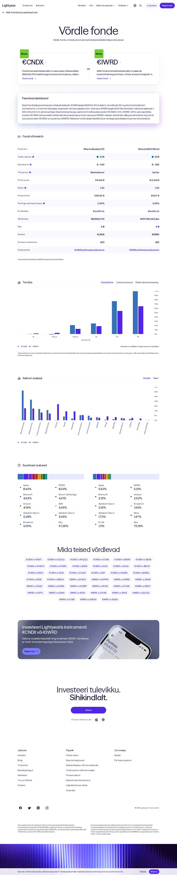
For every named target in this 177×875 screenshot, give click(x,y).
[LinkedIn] (38, 808)
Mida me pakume (104, 5)
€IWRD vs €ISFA (119, 593)
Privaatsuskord (73, 775)
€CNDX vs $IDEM (122, 559)
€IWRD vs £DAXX (57, 593)
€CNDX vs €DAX (56, 573)
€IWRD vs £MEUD (88, 599)
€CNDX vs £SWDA (119, 573)
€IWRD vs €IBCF (142, 586)
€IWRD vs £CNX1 (67, 599)
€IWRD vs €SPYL (35, 593)
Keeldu (143, 871)
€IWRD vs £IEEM (142, 579)
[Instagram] (47, 808)
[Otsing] (140, 5)
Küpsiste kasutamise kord (78, 780)
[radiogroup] (129, 282)
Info (91, 5)
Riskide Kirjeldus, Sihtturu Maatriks (82, 765)
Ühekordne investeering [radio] (146, 282)
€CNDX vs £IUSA (121, 566)
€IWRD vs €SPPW (100, 579)
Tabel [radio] (155, 378)
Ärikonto (40, 5)
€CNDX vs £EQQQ (56, 559)
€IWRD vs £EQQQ (140, 593)
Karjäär (117, 755)
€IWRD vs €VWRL (56, 586)
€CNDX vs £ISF (98, 573)
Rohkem (122, 5)
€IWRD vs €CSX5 (122, 586)
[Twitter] (29, 808)
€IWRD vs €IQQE (34, 586)
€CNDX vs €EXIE (34, 579)
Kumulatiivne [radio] (107, 282)
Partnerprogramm (123, 760)
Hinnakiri (82, 5)
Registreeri (167, 5)
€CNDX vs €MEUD (55, 579)
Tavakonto (27, 5)
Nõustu (154, 871)
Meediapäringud (25, 770)
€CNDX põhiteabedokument (89, 250)
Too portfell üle (25, 780)
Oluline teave (72, 755)
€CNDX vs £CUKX (77, 573)
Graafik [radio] (146, 378)
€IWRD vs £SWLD (78, 579)
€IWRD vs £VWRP (78, 586)
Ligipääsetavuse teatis (77, 785)
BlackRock (98, 211)
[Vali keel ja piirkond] (135, 5)
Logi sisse (151, 5)
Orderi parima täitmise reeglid (80, 770)
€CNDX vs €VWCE (35, 566)
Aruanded (70, 790)
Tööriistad (23, 765)
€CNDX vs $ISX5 (79, 566)
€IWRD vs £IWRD (122, 579)
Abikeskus (22, 775)
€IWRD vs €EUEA (100, 586)
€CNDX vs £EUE (100, 566)
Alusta (88, 710)
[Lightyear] (9, 5)
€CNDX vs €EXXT (34, 559)
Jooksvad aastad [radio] (124, 282)
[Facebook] (20, 808)
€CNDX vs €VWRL (58, 566)
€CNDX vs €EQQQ (79, 559)
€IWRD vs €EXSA (110, 599)
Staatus (21, 785)
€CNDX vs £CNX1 (101, 559)
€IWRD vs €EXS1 (77, 593)
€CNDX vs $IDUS (142, 566)
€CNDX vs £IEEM (143, 559)
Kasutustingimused (75, 760)
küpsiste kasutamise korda (110, 871)
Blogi (20, 760)
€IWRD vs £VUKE (99, 593)
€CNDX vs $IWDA (141, 573)
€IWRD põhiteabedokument (144, 250)
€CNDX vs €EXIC (35, 573)
